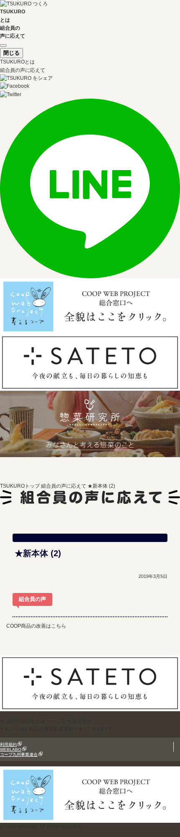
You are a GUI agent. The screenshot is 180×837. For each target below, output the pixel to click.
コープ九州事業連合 (19, 754)
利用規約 (8, 744)
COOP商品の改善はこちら (36, 626)
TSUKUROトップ (20, 486)
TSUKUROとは (17, 62)
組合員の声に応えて (22, 70)
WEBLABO (10, 749)
